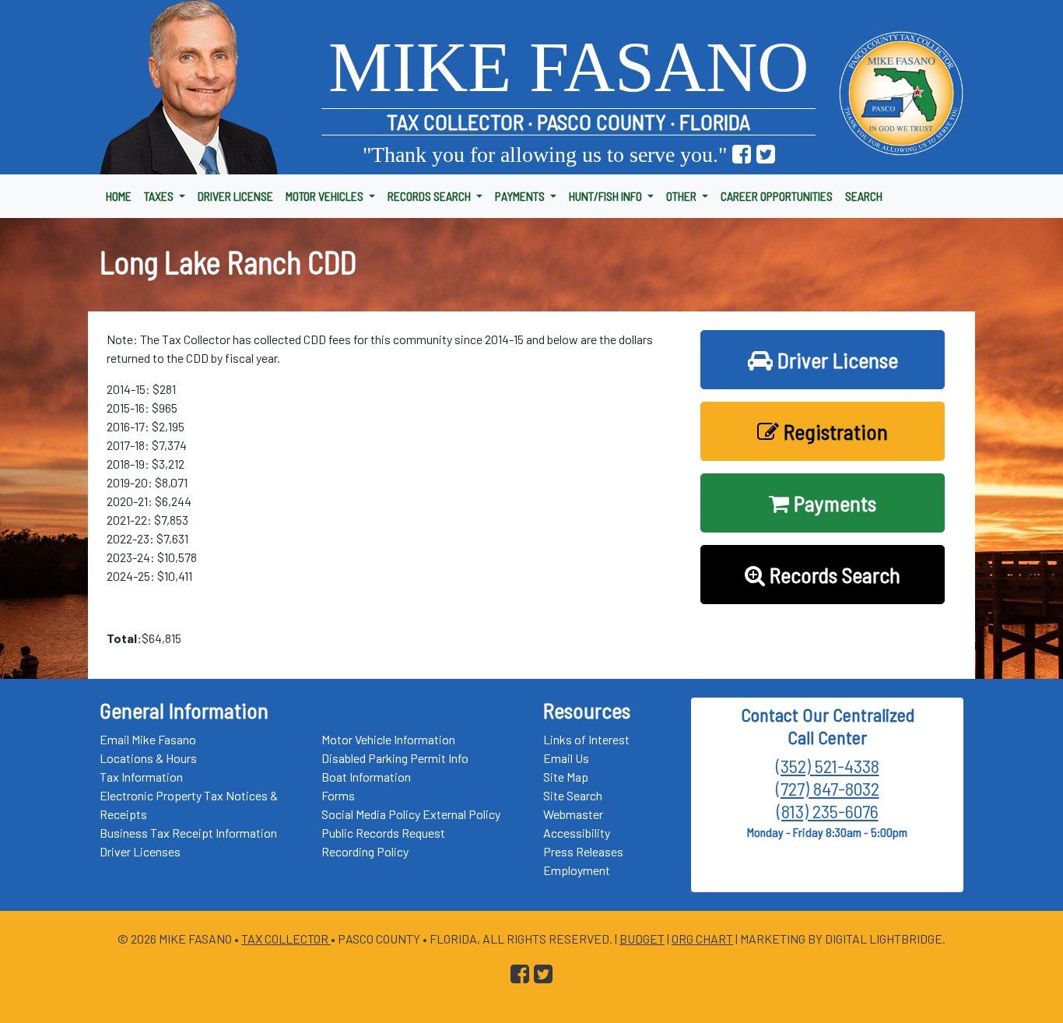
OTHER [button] (682, 195)
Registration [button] (833, 431)
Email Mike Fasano (148, 739)
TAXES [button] (160, 195)
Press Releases (583, 851)
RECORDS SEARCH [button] (430, 195)
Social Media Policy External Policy (410, 814)
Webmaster (573, 814)
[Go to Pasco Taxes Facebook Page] (741, 154)
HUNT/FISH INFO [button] (606, 195)
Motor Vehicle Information (388, 739)
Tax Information (141, 776)
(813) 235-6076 (828, 811)
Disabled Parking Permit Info (394, 758)
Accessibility (576, 832)
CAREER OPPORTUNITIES (777, 195)
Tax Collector (286, 938)
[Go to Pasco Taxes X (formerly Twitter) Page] (765, 154)
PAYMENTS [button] (521, 195)
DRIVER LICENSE (235, 195)
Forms (338, 795)
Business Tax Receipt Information (188, 832)
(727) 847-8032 (827, 788)
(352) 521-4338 (827, 765)
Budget (642, 938)
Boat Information (366, 776)
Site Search (572, 795)
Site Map (565, 776)
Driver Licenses (140, 851)
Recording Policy (365, 851)
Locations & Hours (148, 758)
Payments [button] (832, 503)
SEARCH (863, 195)
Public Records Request (383, 832)
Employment (576, 870)
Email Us (566, 758)
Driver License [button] (835, 359)
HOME (119, 195)
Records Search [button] (832, 574)
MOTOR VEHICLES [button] (326, 195)
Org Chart (702, 938)
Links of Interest (586, 739)
